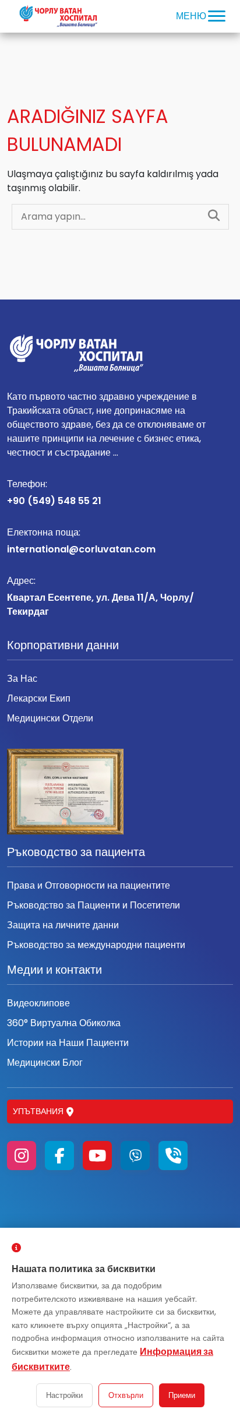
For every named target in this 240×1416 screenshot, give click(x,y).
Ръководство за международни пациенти (96, 945)
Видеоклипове (38, 1003)
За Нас (22, 678)
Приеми (181, 1395)
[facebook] (59, 1155)
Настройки (64, 1395)
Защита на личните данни (63, 925)
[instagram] (21, 1155)
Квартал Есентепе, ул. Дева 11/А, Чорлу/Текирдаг (100, 596)
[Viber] (135, 1155)
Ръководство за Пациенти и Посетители (93, 905)
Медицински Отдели (50, 718)
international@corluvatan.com (81, 541)
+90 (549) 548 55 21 (54, 492)
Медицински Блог (45, 1062)
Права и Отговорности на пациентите (88, 885)
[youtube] (97, 1155)
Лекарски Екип (38, 698)
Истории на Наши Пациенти (68, 1042)
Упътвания (38, 1111)
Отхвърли (125, 1395)
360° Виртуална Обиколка (64, 1023)
